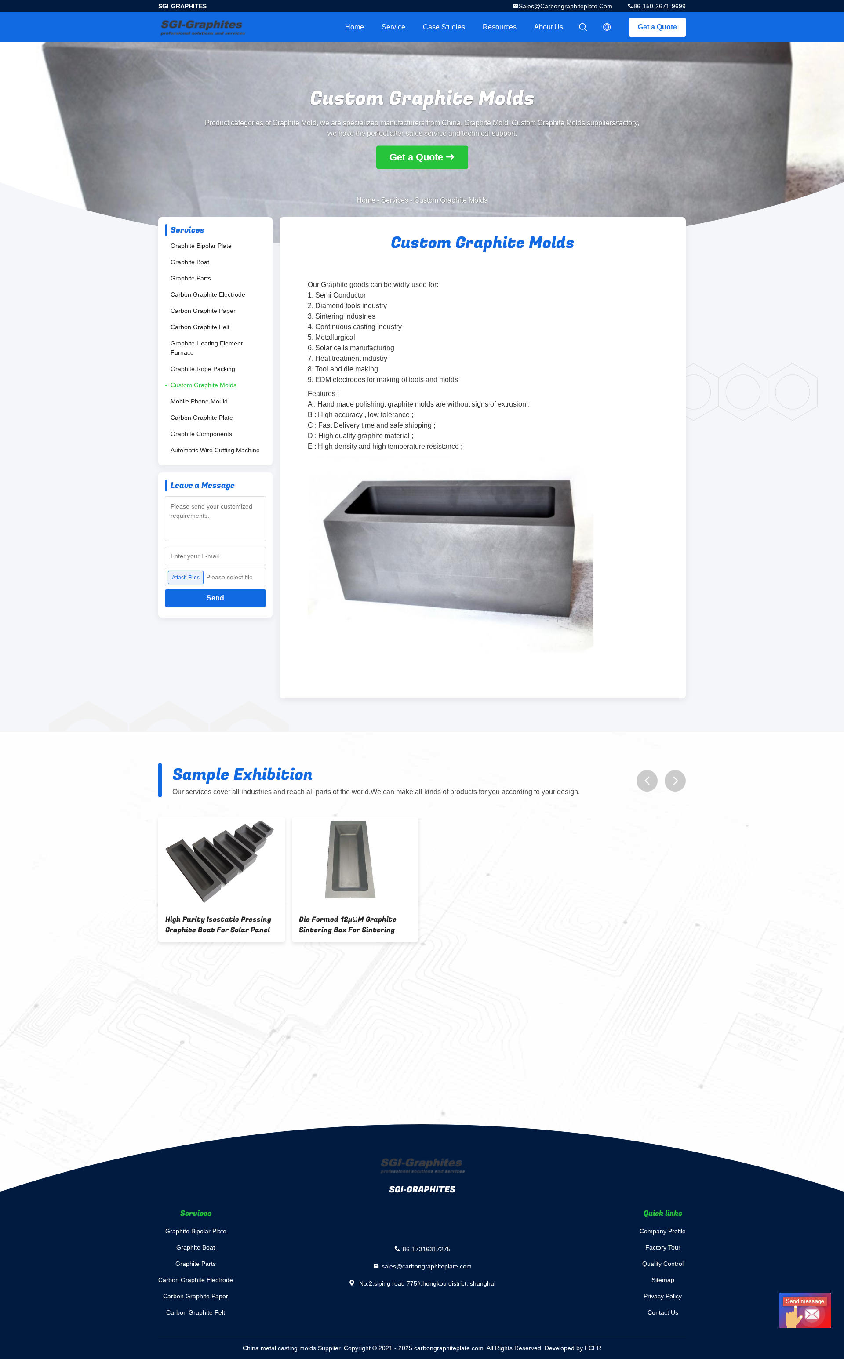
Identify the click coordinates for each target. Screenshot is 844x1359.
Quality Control (663, 1263)
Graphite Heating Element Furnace (207, 348)
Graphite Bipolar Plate (201, 245)
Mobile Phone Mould (199, 401)
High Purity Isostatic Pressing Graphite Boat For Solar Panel (218, 924)
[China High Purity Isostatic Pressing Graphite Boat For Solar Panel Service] (221, 862)
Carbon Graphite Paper (203, 310)
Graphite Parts (191, 278)
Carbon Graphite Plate (202, 417)
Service (393, 27)
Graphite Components (201, 433)
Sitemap (662, 1279)
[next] (675, 781)
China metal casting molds (279, 1348)
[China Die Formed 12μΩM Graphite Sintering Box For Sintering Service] (355, 862)
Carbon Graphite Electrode (208, 294)
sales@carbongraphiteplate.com (565, 6)
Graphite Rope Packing (203, 368)
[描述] (607, 27)
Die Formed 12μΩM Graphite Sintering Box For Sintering (348, 924)
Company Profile (663, 1231)
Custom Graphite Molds (203, 385)
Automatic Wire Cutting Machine (215, 450)
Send (215, 598)
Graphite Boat (190, 261)
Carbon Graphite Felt (200, 327)
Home (354, 27)
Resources (500, 27)
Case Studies (444, 27)
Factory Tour (662, 1247)
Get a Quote (657, 27)
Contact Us (663, 1312)
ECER (593, 1348)
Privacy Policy (663, 1296)
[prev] (647, 781)
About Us (548, 27)
